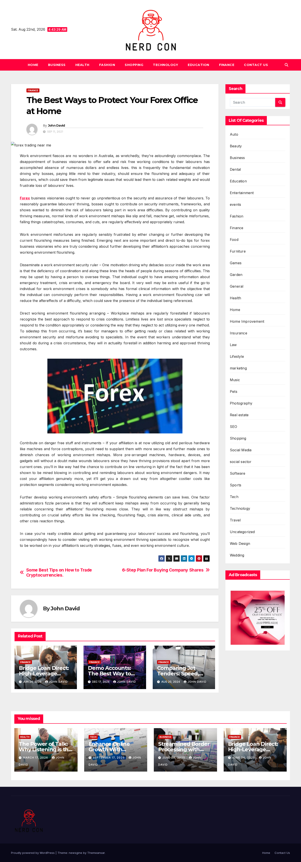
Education (198, 65)
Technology (165, 65)
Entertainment (242, 193)
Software (237, 473)
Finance (226, 65)
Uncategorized (242, 532)
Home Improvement (247, 321)
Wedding (237, 555)
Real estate (239, 415)
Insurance (238, 333)
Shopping (134, 65)
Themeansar (96, 853)
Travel (235, 520)
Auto (234, 134)
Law (233, 345)
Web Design (240, 543)
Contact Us (256, 65)
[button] (286, 65)
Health (82, 65)
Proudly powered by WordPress (33, 853)
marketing (238, 368)
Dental (235, 169)
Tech (234, 497)
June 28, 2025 (174, 757)
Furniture (238, 251)
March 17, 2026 (36, 757)
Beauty (236, 146)
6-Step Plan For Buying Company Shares (163, 570)
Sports (235, 485)
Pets (233, 391)
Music (235, 380)
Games (236, 263)
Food (234, 239)
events (235, 204)
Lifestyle (237, 356)
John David (56, 125)
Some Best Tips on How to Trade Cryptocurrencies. (59, 573)
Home (33, 65)
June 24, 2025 (244, 757)
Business (57, 65)
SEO (233, 426)
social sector (241, 461)
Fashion (107, 65)
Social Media (240, 450)
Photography (241, 403)
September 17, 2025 (109, 757)
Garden (236, 274)
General (236, 286)
